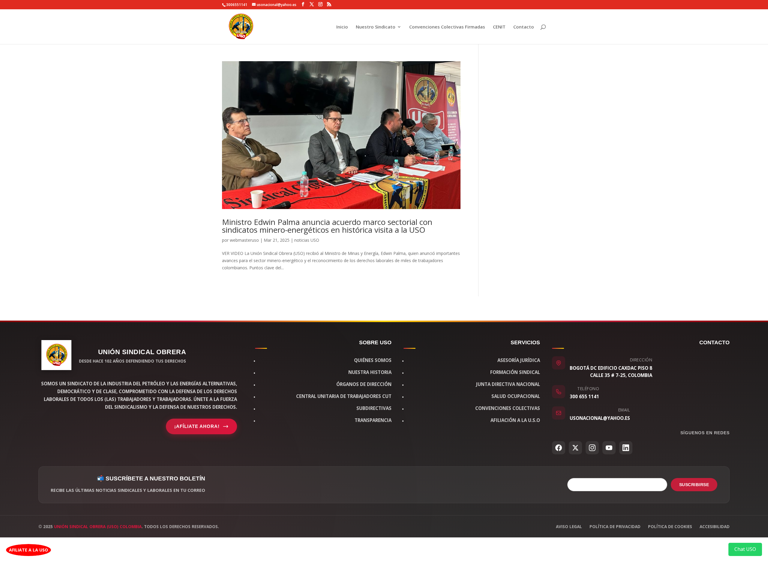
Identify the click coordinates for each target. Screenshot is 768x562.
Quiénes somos (373, 360)
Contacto (523, 27)
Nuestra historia (370, 372)
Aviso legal (569, 526)
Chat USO (745, 549)
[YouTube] (609, 447)
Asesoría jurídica (518, 360)
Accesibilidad (715, 526)
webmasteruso (244, 240)
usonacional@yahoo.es (600, 418)
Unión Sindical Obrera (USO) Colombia (98, 526)
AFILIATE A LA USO (28, 550)
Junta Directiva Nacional (508, 384)
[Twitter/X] (575, 447)
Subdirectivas (374, 408)
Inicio (342, 27)
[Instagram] (592, 447)
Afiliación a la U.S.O (515, 420)
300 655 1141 (584, 396)
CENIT (499, 27)
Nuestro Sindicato (375, 27)
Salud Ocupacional (515, 396)
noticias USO (306, 240)
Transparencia (373, 420)
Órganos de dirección (364, 384)
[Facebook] (558, 447)
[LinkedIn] (625, 447)
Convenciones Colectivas (507, 408)
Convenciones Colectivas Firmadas (447, 27)
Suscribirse (694, 484)
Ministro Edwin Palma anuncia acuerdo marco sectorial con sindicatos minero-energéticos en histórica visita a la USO (327, 226)
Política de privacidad (615, 526)
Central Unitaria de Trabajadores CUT (344, 396)
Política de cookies (670, 526)
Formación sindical (515, 372)
